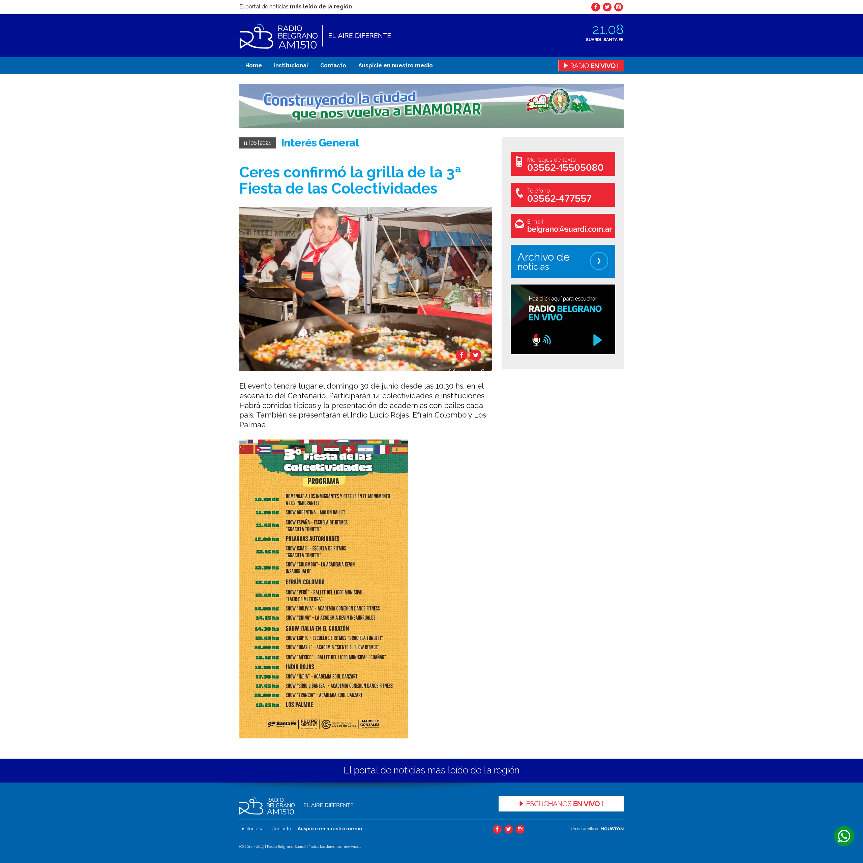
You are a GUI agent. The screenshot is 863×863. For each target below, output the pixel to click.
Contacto (333, 65)
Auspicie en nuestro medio (395, 65)
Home (253, 65)
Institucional (291, 65)
